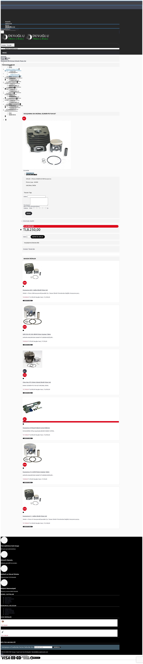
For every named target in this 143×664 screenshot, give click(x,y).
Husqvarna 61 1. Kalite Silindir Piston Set (35, 516)
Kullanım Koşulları (10, 613)
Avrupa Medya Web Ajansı (8, 655)
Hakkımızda (8, 608)
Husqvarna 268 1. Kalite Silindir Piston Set (35, 290)
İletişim (7, 614)
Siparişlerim (8, 597)
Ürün (10, 113)
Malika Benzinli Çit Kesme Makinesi (11, 634)
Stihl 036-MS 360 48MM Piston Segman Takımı (37, 334)
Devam (29, 213)
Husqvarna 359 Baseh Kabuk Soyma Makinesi (36, 428)
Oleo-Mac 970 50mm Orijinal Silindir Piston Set (37, 382)
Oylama (26, 208)
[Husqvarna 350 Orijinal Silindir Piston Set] (46, 168)
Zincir (10, 67)
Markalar (7, 603)
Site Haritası (8, 601)
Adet (24, 236)
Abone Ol (57, 647)
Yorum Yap (32, 249)
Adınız (25, 196)
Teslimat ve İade (9, 611)
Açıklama (30, 173)
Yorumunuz (27, 205)
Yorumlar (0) (31, 174)
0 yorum (25, 249)
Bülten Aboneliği (9, 598)
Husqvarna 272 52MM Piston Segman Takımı (36, 472)
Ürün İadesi (8, 600)
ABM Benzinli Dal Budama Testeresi (12, 624)
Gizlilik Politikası (9, 610)
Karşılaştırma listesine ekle (31, 242)
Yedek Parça (12, 114)
